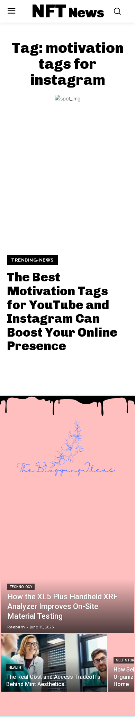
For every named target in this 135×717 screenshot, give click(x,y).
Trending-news (32, 260)
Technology (21, 587)
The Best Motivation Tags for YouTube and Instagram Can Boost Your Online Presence (62, 311)
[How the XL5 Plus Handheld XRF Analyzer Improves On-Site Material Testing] (67, 588)
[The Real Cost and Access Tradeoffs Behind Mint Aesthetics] (54, 663)
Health (15, 667)
